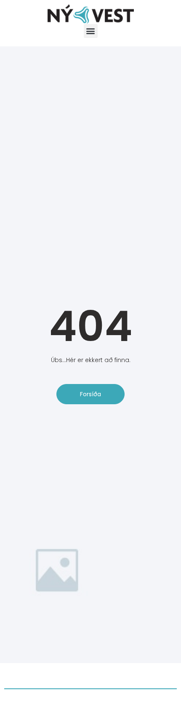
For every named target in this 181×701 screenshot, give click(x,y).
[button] (91, 31)
